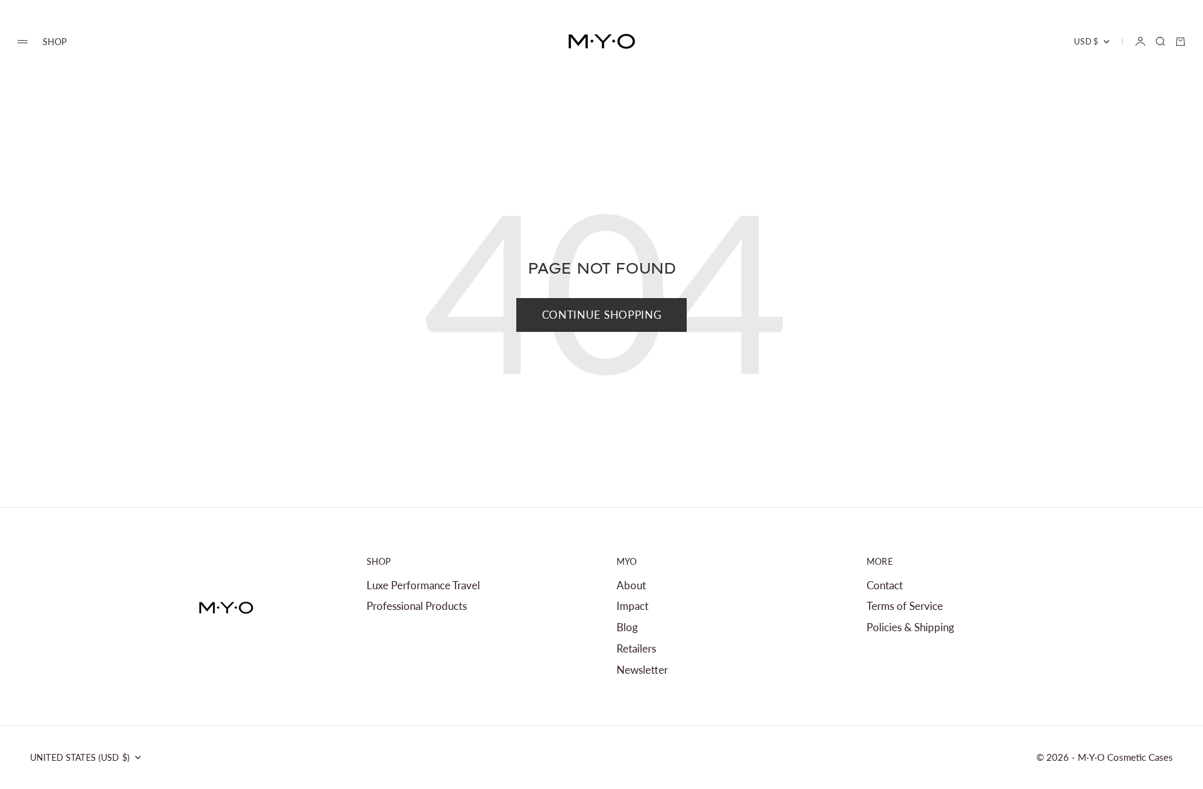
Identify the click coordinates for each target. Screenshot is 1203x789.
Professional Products (417, 605)
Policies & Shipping (910, 627)
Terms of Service (905, 605)
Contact (885, 585)
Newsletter (642, 669)
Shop (55, 41)
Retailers (636, 648)
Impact (632, 605)
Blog (627, 627)
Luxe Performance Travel (423, 585)
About (631, 585)
